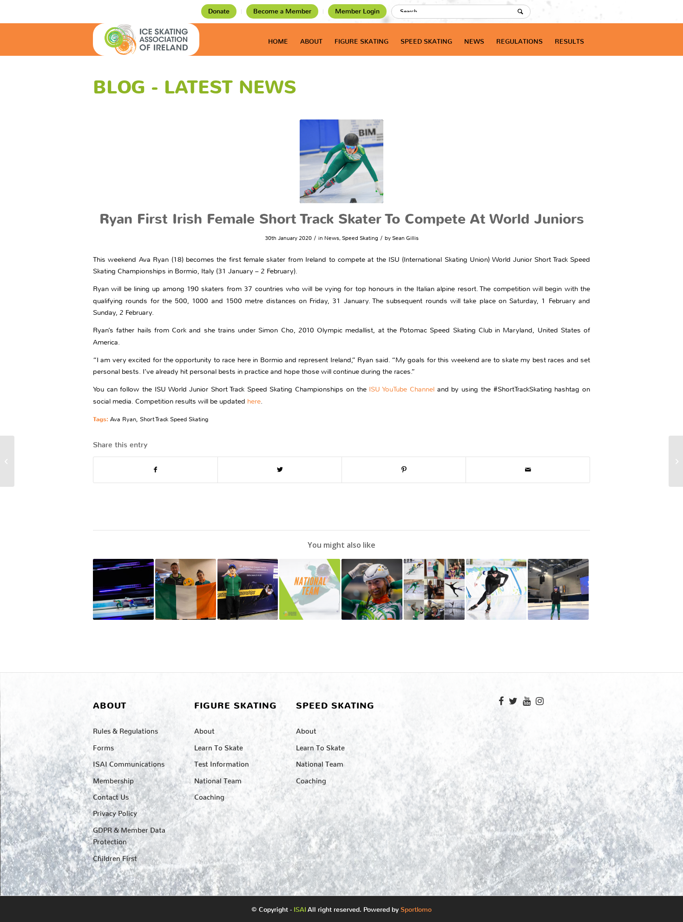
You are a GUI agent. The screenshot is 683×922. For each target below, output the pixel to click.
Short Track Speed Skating (174, 419)
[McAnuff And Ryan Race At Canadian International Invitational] (185, 589)
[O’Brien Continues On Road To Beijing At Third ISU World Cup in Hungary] (558, 589)
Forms (103, 746)
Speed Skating (360, 238)
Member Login (357, 11)
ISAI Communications (128, 762)
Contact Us (111, 795)
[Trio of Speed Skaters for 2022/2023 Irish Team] (123, 589)
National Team (218, 779)
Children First (115, 856)
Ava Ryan (123, 419)
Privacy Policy (115, 811)
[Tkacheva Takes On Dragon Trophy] (676, 461)
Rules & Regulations (125, 729)
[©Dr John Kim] (341, 161)
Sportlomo (416, 907)
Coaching (209, 795)
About (204, 729)
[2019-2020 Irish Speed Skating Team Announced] (496, 589)
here (254, 401)
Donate (219, 11)
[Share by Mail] (528, 470)
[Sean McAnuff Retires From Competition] (372, 589)
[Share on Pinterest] (404, 470)
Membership (113, 779)
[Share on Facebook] (155, 470)
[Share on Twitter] (280, 470)
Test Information (221, 762)
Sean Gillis (405, 238)
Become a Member (282, 11)
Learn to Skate (218, 746)
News (331, 238)
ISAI (300, 909)
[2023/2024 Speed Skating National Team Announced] (309, 589)
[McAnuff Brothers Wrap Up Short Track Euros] (7, 461)
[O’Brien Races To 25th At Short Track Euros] (247, 589)
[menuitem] (219, 11)
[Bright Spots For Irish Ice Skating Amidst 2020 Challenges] (434, 589)
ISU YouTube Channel (401, 389)
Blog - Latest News (194, 87)
